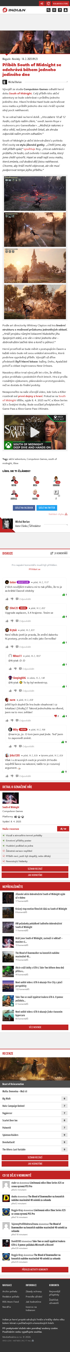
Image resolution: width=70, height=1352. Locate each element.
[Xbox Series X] (19, 816)
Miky (15, 729)
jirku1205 (15, 755)
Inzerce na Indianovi (31, 1308)
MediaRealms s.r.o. (12, 1337)
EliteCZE (14, 608)
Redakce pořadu (10, 1296)
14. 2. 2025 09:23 (30, 59)
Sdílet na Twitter (47, 508)
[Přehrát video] (35, 432)
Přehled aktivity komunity (35, 1269)
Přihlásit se (34, 569)
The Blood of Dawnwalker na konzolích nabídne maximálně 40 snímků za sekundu (37, 1198)
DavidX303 (16, 1241)
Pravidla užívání (34, 1296)
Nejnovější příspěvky (54, 1292)
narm (12, 700)
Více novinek (35, 1027)
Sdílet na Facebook (24, 508)
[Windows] (15, 816)
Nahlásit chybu (57, 514)
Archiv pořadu (9, 1291)
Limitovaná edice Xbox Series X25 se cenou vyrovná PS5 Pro (37, 1184)
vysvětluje (29, 149)
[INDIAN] (13, 10)
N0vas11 (17, 656)
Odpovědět (25, 599)
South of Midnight (20, 93)
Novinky (16, 59)
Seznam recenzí (35, 869)
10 (66, 742)
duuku (14, 1196)
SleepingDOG (19, 678)
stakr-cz (15, 1183)
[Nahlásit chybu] (33, 1340)
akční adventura (17, 459)
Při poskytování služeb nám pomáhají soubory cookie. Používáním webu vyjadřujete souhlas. (30, 1329)
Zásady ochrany (34, 1291)
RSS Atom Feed (10, 1301)
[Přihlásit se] (66, 10)
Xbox (15, 463)
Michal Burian (14, 82)
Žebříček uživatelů (54, 1301)
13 (66, 771)
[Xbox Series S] (22, 816)
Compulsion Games (37, 459)
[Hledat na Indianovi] (48, 10)
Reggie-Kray (17, 1210)
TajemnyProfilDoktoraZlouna (24, 1224)
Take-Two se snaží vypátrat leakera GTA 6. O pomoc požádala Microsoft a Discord (38, 1243)
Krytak (13, 630)
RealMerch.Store (60, 3)
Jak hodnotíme (35, 875)
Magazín (6, 59)
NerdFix (6, 1307)
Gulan (13, 582)
